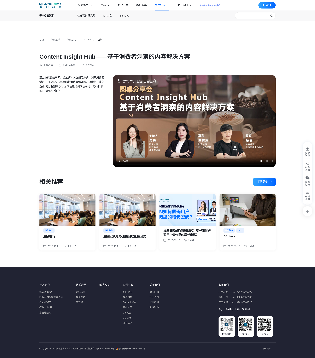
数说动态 (154, 307)
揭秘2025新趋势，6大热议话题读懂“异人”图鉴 (186, 232)
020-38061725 (244, 302)
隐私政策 (267, 349)
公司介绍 (154, 291)
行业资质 (154, 297)
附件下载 (229, 236)
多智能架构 (45, 312)
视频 (100, 39)
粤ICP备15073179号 (105, 349)
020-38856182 (244, 297)
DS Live (124, 15)
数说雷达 (80, 291)
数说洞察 (127, 297)
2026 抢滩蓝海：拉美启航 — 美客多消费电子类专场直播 (67, 232)
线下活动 (127, 323)
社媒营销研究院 (86, 15)
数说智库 (127, 291)
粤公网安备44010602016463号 (132, 349)
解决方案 (123, 5)
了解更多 (262, 181)
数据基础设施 (46, 291)
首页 (41, 39)
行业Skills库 (45, 307)
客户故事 (141, 5)
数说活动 (71, 39)
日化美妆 (229, 230)
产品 (103, 5)
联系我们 (154, 302)
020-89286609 (244, 291)
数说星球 (160, 5)
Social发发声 (129, 302)
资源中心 (128, 284)
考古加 (79, 302)
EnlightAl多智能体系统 (51, 297)
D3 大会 (127, 312)
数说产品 (81, 284)
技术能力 (83, 5)
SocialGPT (45, 302)
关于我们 (182, 5)
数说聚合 (80, 297)
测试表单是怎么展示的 (118, 230)
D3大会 (107, 15)
